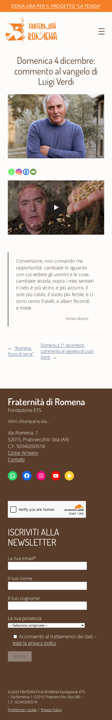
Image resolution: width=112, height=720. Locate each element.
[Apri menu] (101, 31)
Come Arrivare (23, 452)
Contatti (16, 459)
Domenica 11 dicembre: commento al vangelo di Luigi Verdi (67, 351)
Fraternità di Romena (46, 401)
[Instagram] (19, 172)
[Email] (33, 172)
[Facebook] (26, 172)
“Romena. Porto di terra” (20, 351)
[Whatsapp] (11, 172)
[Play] (56, 207)
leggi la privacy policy (34, 643)
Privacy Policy (51, 709)
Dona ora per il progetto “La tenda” (56, 6)
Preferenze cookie (22, 709)
